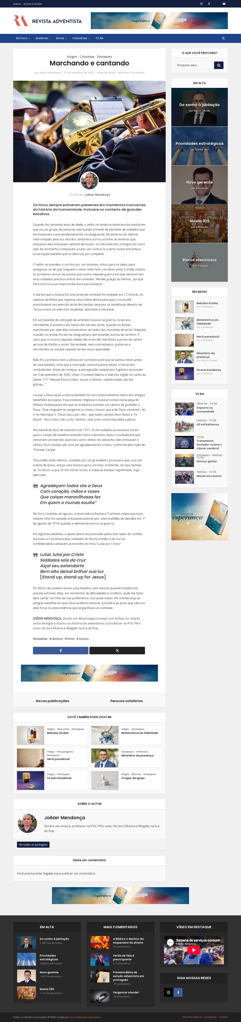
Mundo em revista (209, 476)
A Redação (202, 188)
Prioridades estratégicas (200, 143)
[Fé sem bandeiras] (186, 373)
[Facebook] (178, 992)
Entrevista (142, 751)
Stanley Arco (202, 149)
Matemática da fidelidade (139, 733)
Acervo (17, 3)
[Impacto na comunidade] (186, 408)
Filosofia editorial (192, 1017)
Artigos (72, 57)
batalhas (41, 639)
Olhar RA (202, 403)
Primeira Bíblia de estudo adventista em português (128, 976)
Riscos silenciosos (200, 260)
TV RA (99, 38)
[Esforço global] (186, 460)
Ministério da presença (137, 755)
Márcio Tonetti (202, 110)
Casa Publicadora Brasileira (85, 1017)
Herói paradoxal (58, 759)
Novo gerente (199, 182)
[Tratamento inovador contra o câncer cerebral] (186, 442)
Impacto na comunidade (205, 409)
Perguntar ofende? (126, 992)
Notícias (202, 420)
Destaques (104, 57)
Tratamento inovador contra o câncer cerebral (209, 444)
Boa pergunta (65, 751)
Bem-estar (63, 729)
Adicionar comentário (131, 72)
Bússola (136, 774)
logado (48, 873)
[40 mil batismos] (186, 425)
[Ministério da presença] (186, 356)
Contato (223, 1017)
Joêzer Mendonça (50, 72)
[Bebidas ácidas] (186, 306)
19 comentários (122, 984)
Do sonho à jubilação (199, 104)
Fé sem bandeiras (59, 778)
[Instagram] (168, 992)
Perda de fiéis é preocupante (123, 957)
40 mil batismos (208, 424)
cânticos (57, 639)
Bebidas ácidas (58, 733)
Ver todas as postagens (33, 844)
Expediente (210, 1017)
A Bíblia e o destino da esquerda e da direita (128, 941)
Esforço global (207, 461)
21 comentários (122, 963)
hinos (71, 639)
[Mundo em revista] (186, 477)
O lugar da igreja (133, 778)
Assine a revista (33, 3)
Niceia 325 (200, 221)
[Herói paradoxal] (186, 340)
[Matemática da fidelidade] (186, 323)
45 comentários (122, 946)
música (83, 639)
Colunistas (79, 38)
